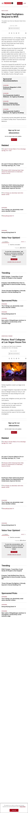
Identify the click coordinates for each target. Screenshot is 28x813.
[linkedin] (11, 33)
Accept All (14, 810)
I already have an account (14, 262)
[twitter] (14, 33)
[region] (14, 245)
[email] (18, 33)
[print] (25, 33)
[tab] (5, 242)
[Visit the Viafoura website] (23, 247)
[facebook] (9, 33)
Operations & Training (7, 336)
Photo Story (5, 10)
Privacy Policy (22, 806)
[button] (3, 3)
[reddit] (16, 33)
